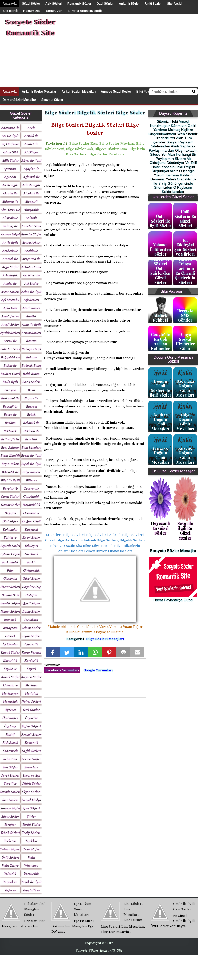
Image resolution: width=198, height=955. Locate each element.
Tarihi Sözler (31, 824)
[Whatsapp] (95, 652)
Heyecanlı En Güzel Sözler (160, 528)
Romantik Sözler (79, 3)
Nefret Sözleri (31, 701)
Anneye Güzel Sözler (116, 91)
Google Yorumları (98, 670)
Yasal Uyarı (54, 11)
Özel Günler (105, 3)
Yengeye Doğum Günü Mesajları (160, 455)
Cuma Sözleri (10, 496)
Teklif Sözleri (31, 832)
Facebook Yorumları (62, 670)
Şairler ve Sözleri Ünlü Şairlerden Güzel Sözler (160, 271)
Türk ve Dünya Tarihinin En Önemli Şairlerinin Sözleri (185, 271)
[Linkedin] (81, 652)
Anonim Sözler (31, 234)
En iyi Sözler (31, 537)
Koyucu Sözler (31, 676)
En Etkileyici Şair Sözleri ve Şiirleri (185, 247)
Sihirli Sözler (31, 783)
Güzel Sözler (31, 3)
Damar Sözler (10, 504)
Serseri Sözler (31, 758)
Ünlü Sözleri (10, 857)
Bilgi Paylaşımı (147, 91)
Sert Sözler (10, 767)
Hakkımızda (31, 11)
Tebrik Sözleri (10, 832)
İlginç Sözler (31, 611)
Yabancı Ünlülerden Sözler (160, 249)
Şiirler (31, 816)
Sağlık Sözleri (31, 750)
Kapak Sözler (10, 652)
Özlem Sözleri (31, 726)
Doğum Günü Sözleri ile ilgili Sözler (160, 388)
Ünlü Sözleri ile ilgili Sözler (160, 221)
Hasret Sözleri (10, 586)
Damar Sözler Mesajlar (19, 100)
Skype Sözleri (31, 791)
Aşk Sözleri (53, 3)
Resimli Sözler (31, 734)
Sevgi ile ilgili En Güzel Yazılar (185, 531)
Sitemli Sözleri (10, 791)
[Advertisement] (138, 50)
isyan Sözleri (31, 635)
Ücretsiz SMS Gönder (185, 315)
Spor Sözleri (31, 808)
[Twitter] (67, 652)
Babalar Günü (10, 349)
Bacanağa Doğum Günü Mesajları (185, 388)
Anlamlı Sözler (129, 3)
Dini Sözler (10, 521)
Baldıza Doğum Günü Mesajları (160, 421)
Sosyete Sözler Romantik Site (30, 28)
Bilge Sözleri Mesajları (105, 639)
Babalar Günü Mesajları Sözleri (34, 909)
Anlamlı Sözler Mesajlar (39, 91)
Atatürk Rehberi (160, 318)
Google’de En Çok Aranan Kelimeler (160, 341)
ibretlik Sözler (10, 603)
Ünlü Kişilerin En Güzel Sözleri (185, 218)
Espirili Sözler (10, 545)
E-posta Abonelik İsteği (85, 11)
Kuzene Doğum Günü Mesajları (185, 455)
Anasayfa (10, 3)
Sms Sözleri (10, 799)
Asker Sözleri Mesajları (79, 91)
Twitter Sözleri (10, 849)
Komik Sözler (10, 676)
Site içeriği (10, 11)
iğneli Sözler (31, 603)
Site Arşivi (174, 3)
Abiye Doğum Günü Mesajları (185, 421)
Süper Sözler (10, 816)
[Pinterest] (109, 652)
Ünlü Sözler (153, 3)
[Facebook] (53, 652)
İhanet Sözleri (10, 611)
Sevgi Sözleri (10, 775)
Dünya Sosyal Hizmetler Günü (185, 341)
